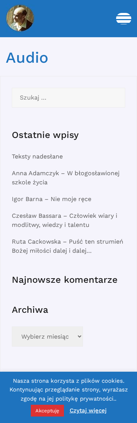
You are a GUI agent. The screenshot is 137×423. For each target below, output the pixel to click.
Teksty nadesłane (37, 156)
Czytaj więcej (88, 410)
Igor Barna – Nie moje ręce (51, 199)
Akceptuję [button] (47, 410)
